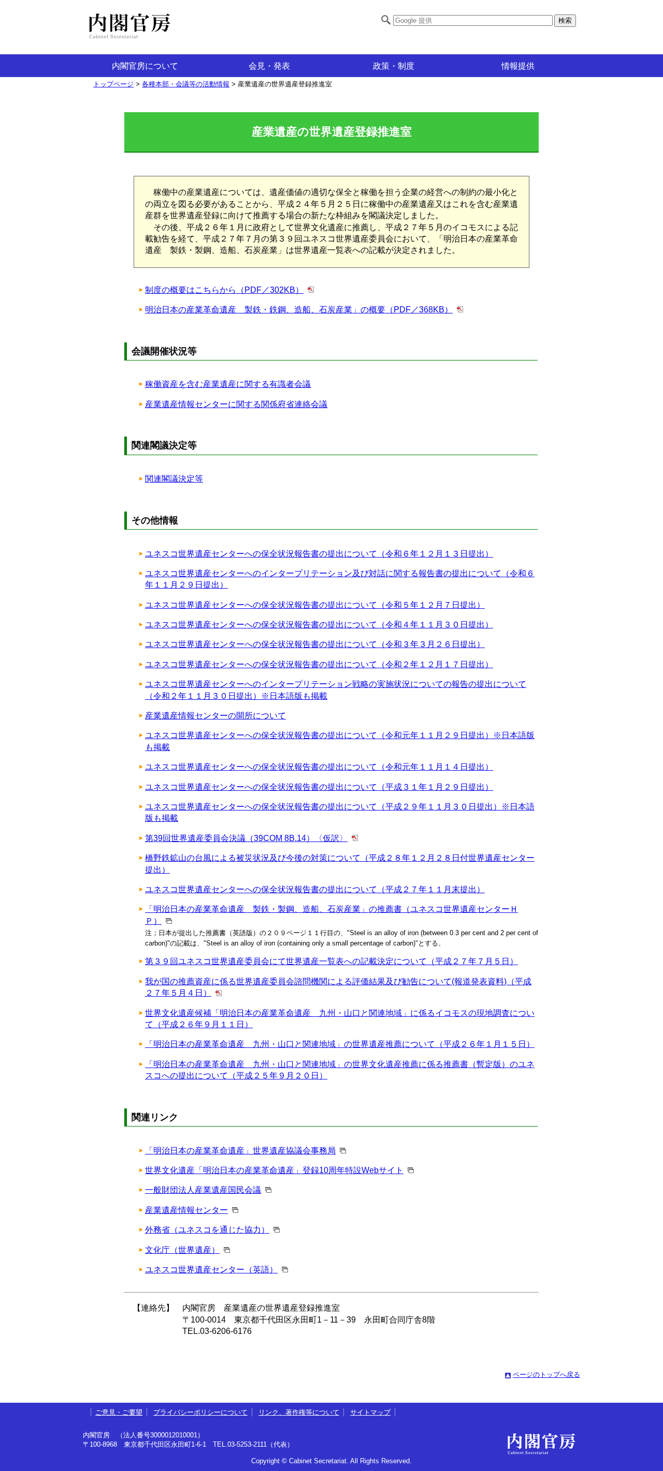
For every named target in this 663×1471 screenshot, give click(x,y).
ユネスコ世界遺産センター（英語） (211, 1269)
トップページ (113, 84)
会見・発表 (269, 66)
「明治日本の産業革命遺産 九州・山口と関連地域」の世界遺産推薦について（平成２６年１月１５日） (340, 1044)
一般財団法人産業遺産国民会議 (203, 1189)
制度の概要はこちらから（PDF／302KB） (224, 290)
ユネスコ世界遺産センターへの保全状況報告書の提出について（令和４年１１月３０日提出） (319, 624)
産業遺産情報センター (186, 1210)
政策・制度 (393, 66)
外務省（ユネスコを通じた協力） (207, 1229)
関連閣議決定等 (174, 478)
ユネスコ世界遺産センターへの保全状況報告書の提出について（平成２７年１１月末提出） (315, 889)
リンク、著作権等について (298, 1412)
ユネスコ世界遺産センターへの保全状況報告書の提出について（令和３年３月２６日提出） (315, 644)
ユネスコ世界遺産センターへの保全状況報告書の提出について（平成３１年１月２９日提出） (319, 787)
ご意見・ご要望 (118, 1412)
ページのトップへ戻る (546, 1374)
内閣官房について (145, 66)
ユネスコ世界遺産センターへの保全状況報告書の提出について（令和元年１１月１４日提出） (319, 766)
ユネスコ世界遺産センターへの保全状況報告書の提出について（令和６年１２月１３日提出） (319, 553)
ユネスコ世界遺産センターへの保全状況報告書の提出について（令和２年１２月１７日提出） (319, 664)
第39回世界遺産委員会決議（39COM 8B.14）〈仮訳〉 (246, 838)
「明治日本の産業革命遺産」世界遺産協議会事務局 (240, 1150)
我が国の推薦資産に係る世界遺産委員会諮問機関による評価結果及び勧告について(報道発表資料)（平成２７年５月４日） (338, 987)
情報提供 (518, 66)
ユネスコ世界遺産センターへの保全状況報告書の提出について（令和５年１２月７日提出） (315, 605)
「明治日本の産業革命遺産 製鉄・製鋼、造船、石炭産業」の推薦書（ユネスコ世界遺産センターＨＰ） (331, 915)
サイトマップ (370, 1412)
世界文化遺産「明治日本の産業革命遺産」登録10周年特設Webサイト (274, 1170)
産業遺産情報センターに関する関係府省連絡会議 (236, 404)
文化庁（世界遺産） (182, 1249)
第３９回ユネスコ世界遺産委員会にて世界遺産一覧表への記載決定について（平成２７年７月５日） (331, 961)
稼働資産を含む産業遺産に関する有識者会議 (228, 384)
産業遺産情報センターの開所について (215, 715)
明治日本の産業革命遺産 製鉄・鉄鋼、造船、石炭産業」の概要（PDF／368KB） (299, 309)
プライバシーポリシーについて (200, 1412)
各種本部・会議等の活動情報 (185, 84)
